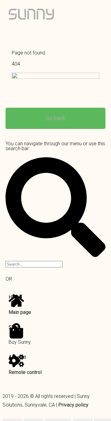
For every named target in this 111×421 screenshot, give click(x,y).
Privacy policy (73, 405)
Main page (20, 312)
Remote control (25, 372)
